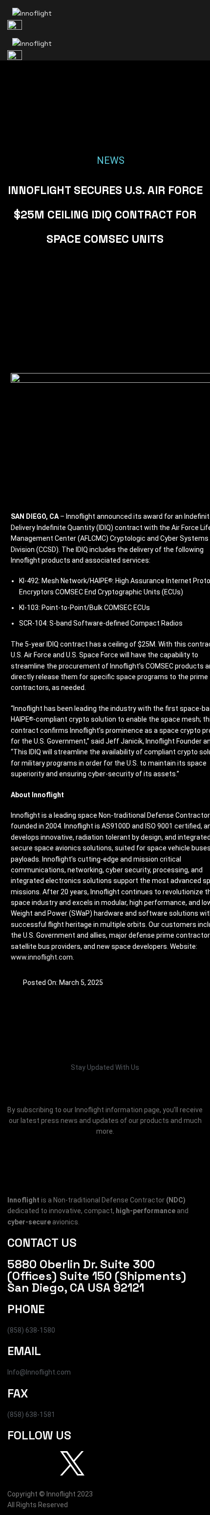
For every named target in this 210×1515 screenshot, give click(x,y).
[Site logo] (32, 12)
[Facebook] (19, 1463)
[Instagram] (46, 1463)
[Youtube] (98, 1463)
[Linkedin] (125, 1463)
